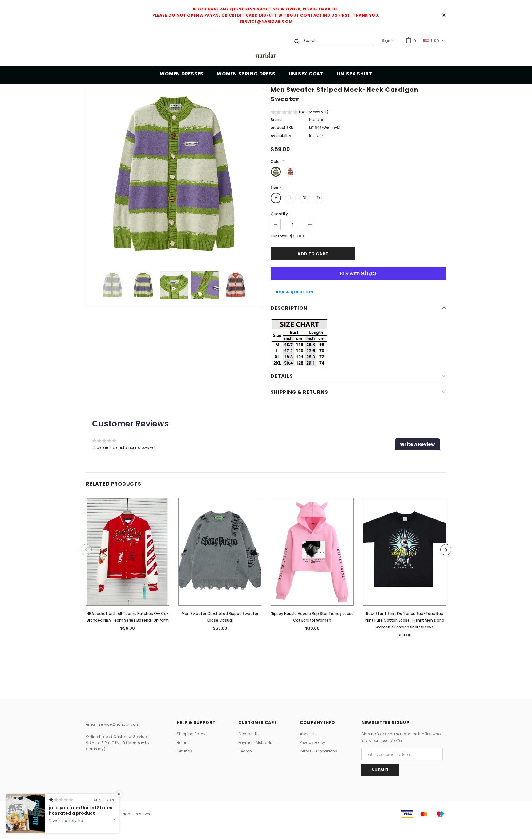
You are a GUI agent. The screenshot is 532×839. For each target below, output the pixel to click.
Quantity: (280, 213)
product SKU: (282, 127)
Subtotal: (279, 236)
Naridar (316, 119)
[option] (173, 174)
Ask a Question (295, 292)
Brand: (277, 119)
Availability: (281, 135)
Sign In (388, 40)
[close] (444, 15)
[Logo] (266, 56)
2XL (319, 197)
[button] (299, 113)
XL (305, 197)
